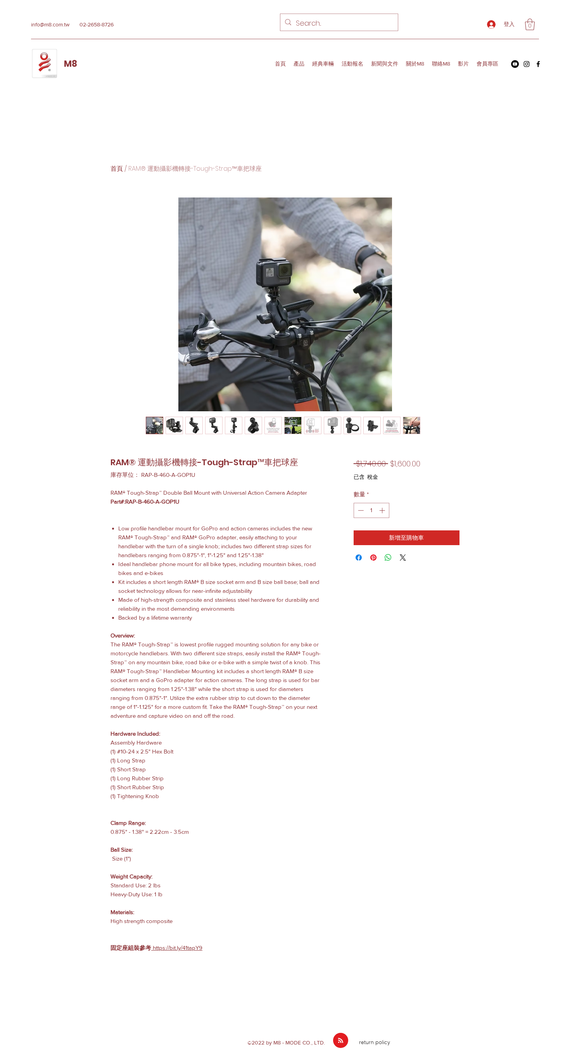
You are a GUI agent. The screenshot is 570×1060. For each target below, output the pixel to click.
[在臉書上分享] (358, 557)
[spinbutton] (371, 510)
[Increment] (383, 510)
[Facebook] (538, 64)
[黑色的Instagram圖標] (526, 64)
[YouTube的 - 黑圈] (515, 64)
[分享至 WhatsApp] (388, 557)
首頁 (117, 168)
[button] (530, 24)
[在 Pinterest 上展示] (373, 557)
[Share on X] (403, 557)
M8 (70, 64)
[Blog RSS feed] (340, 1041)
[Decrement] (360, 510)
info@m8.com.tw (50, 24)
